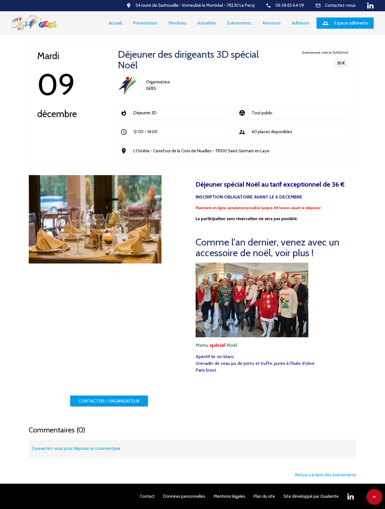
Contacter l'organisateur (109, 401)
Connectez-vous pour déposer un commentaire (76, 448)
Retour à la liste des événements (325, 474)
